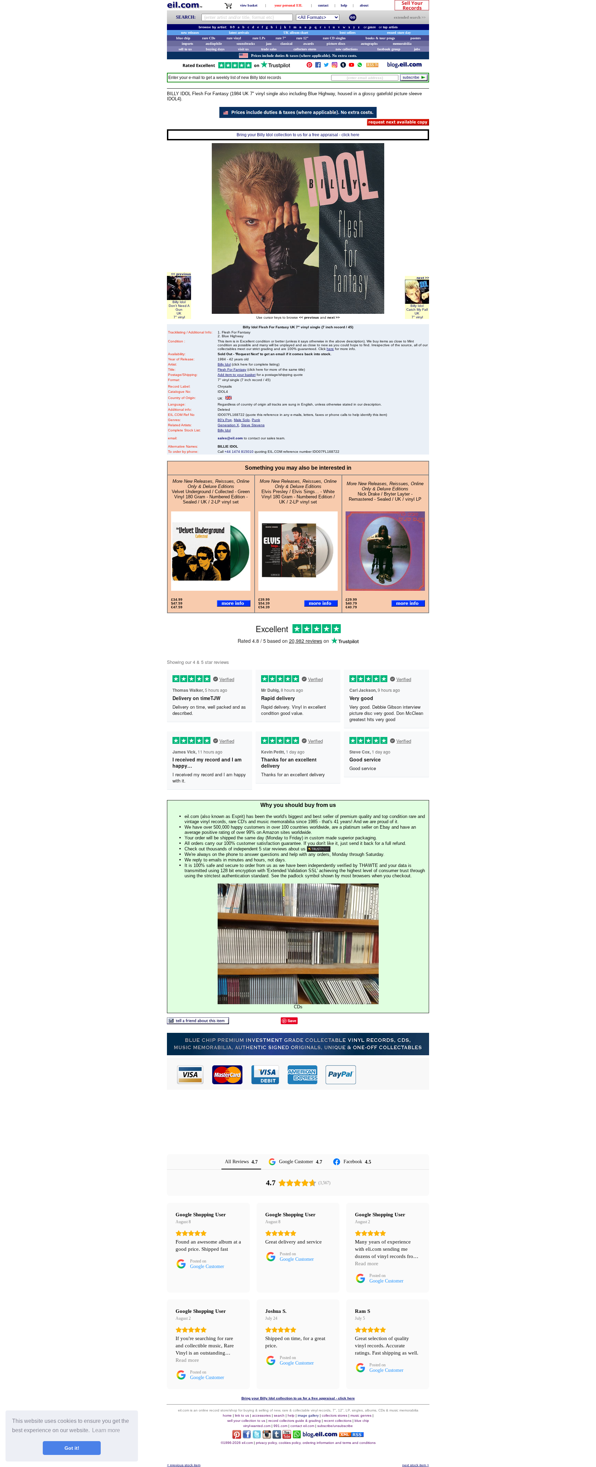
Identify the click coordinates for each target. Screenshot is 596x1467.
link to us (242, 1415)
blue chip (183, 38)
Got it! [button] (71, 1448)
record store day (399, 32)
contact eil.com (302, 1426)
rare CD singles (334, 38)
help (344, 5)
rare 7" (281, 38)
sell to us (185, 49)
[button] (393, 1075)
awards (308, 44)
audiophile (214, 44)
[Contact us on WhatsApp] (359, 66)
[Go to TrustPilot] (236, 68)
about (364, 5)
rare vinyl (234, 38)
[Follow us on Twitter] (326, 66)
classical (286, 44)
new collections (347, 49)
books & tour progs (380, 38)
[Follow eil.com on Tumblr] (276, 1437)
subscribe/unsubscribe (335, 1426)
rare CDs (208, 38)
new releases (190, 32)
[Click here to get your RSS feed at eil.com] (372, 66)
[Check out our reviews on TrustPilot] (318, 848)
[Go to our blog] (404, 66)
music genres (360, 1415)
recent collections (337, 1421)
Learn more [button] (106, 1430)
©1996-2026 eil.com (237, 1443)
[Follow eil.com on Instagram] (266, 1437)
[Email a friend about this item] (198, 1022)
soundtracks (246, 44)
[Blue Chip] (298, 1053)
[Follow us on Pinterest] (309, 66)
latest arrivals (239, 32)
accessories (261, 1415)
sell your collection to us (246, 1421)
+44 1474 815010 (239, 451)
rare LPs (258, 38)
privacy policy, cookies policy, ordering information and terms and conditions (316, 1443)
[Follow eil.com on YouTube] (286, 1437)
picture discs (336, 44)
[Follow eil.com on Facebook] (246, 1437)
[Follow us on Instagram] (334, 66)
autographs (369, 44)
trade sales (269, 49)
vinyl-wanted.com (256, 1426)
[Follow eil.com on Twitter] (256, 1437)
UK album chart (296, 32)
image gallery (308, 1415)
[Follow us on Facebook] (318, 66)
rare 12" (302, 38)
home (227, 1415)
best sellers (348, 32)
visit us (243, 49)
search (279, 1415)
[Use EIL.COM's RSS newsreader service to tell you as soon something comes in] (351, 1435)
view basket (248, 5)
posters (415, 38)
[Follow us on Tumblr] (343, 66)
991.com (280, 1426)
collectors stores (305, 49)
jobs (417, 49)
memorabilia (402, 44)
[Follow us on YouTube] (351, 66)
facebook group (388, 49)
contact (323, 5)
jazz (268, 44)
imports (187, 44)
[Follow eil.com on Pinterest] (236, 1437)
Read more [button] (366, 1263)
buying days (215, 49)
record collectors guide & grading (294, 1421)
